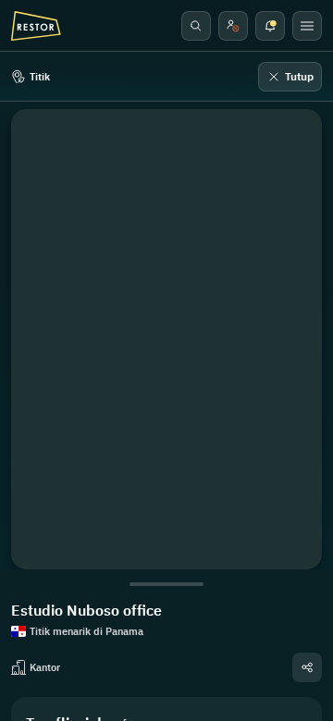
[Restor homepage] (36, 26)
